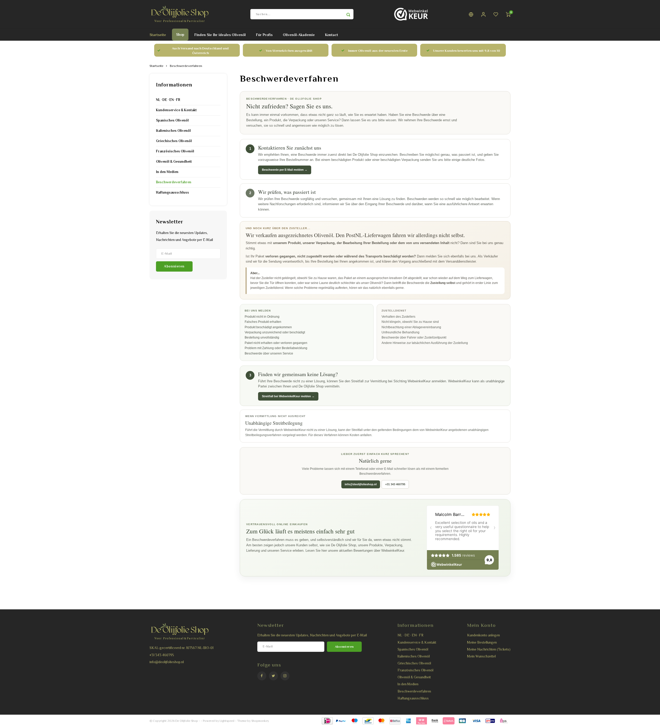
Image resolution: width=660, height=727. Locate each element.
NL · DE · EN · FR (168, 100)
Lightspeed (227, 721)
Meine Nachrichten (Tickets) (488, 649)
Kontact (331, 35)
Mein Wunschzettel (481, 656)
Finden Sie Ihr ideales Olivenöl (220, 35)
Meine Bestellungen (482, 642)
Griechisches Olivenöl (174, 141)
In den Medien (167, 172)
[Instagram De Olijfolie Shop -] (285, 675)
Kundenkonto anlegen (483, 635)
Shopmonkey (260, 721)
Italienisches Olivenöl (173, 131)
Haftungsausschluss (172, 192)
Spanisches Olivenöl (172, 120)
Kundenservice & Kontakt (176, 110)
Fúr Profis (264, 35)
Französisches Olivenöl (175, 151)
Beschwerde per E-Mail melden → (284, 169)
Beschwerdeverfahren (186, 66)
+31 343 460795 (395, 484)
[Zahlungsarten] (327, 721)
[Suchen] (348, 14)
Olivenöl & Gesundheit (174, 161)
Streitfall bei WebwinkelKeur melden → (288, 396)
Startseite (158, 35)
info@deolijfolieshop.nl (361, 484)
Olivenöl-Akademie (299, 35)
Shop (180, 34)
